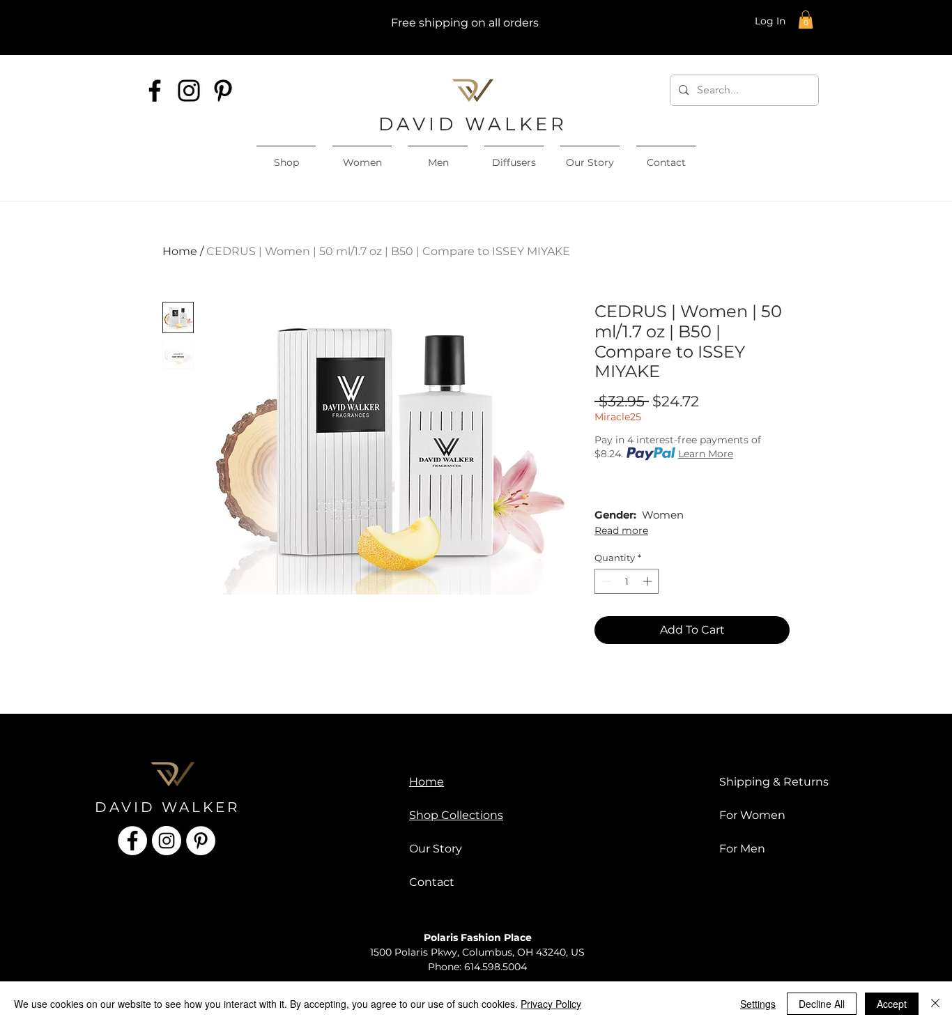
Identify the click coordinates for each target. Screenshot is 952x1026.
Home (179, 251)
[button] (805, 19)
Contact (431, 882)
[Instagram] (189, 90)
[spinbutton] (626, 581)
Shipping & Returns (774, 781)
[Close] (935, 1004)
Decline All (822, 1004)
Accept (892, 1004)
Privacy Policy (551, 1004)
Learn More (705, 453)
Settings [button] (758, 1004)
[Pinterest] (223, 90)
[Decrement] (605, 581)
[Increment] (648, 581)
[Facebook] (154, 90)
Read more (621, 530)
